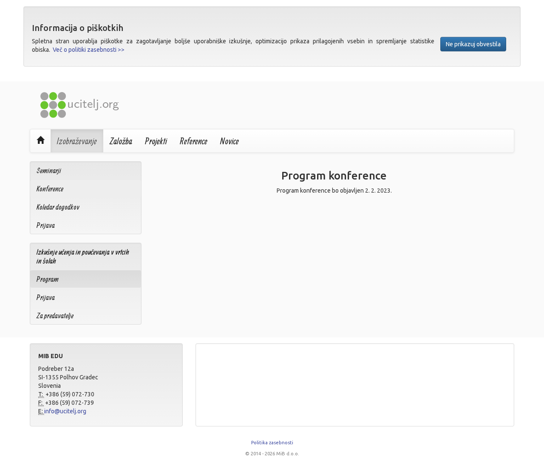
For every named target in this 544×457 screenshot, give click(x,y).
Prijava (46, 225)
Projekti (156, 141)
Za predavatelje (55, 315)
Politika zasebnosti (272, 442)
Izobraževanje (77, 141)
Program (48, 279)
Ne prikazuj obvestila (473, 44)
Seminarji (49, 170)
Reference (193, 141)
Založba (121, 141)
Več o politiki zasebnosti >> (89, 49)
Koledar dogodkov (58, 206)
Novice (229, 141)
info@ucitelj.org (65, 411)
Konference (50, 188)
